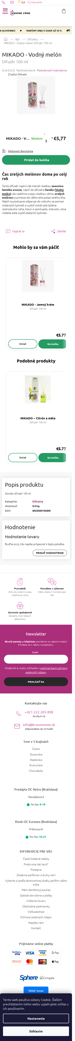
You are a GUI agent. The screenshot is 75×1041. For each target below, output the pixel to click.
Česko (36, 749)
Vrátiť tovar (36, 990)
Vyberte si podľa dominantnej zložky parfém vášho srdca (36, 882)
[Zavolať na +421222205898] (6, 2)
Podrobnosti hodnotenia (52, 70)
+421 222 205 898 (39, 714)
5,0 (23, 2)
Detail (22, 344)
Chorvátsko (36, 771)
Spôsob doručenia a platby (36, 895)
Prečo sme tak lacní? (36, 864)
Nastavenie (36, 1018)
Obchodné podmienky (36, 906)
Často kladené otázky (36, 859)
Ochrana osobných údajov (36, 917)
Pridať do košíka (36, 160)
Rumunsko (36, 765)
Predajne (36, 870)
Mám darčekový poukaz (36, 890)
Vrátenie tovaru (36, 901)
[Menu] (5, 11)
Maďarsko (36, 760)
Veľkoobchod (36, 912)
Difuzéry (37, 501)
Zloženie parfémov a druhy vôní (36, 875)
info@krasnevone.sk (39, 726)
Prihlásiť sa (36, 681)
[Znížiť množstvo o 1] (45, 134)
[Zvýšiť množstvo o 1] (52, 138)
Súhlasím (36, 1031)
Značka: (17, 74)
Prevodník (36, 2)
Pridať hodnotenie (50, 552)
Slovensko (36, 754)
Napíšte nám (36, 923)
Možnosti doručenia (20, 151)
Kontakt (36, 928)
